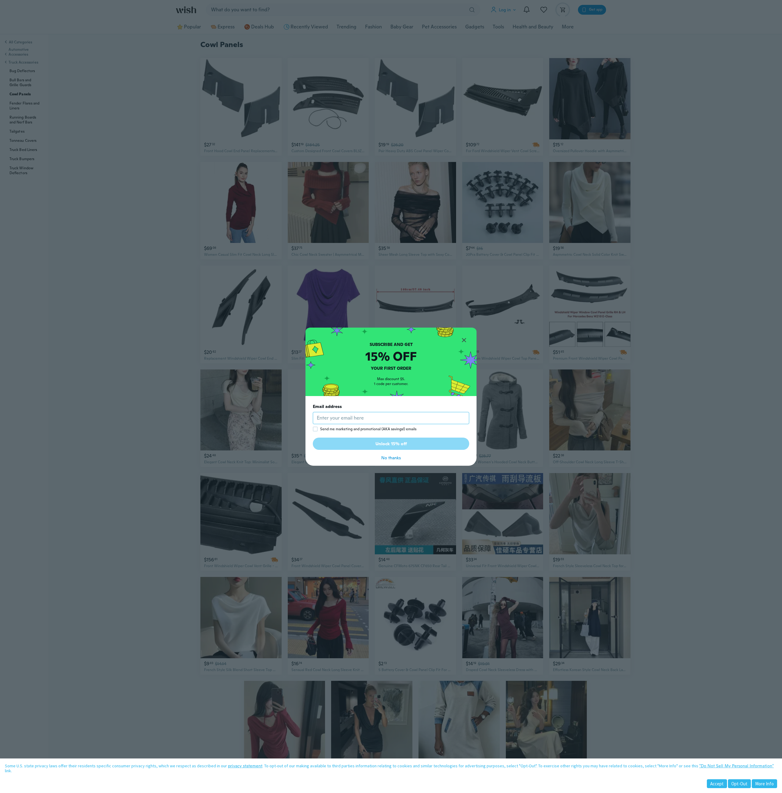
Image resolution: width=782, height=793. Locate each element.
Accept (717, 784)
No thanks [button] (391, 458)
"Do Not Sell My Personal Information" (736, 766)
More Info (764, 784)
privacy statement (245, 766)
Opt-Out (739, 784)
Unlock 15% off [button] (391, 443)
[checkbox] (315, 429)
